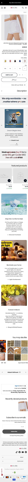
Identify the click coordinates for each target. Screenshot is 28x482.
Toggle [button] (1, 90)
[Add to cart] (25, 180)
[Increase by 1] (19, 75)
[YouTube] (23, 452)
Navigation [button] (26, 7)
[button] (26, 125)
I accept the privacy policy (16, 435)
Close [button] (1, 2)
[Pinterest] (26, 452)
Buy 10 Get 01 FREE (23, 363)
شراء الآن (14, 80)
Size (26, 65)
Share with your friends (17, 85)
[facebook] (20, 452)
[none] (26, 372)
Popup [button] (23, 188)
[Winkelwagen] (2, 7)
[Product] (20, 175)
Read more (25, 53)
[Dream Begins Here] (14, 119)
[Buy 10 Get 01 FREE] (17, 350)
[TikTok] (16, 452)
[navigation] (18, 37)
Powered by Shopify (14, 469)
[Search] (23, 7)
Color (24, 58)
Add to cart (9, 75)
